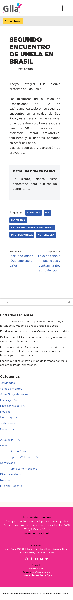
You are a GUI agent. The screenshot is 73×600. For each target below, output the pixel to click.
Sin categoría (8, 417)
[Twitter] (46, 558)
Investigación (8, 400)
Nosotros (6, 445)
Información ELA (22, 234)
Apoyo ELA (33, 212)
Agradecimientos (11, 388)
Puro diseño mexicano (22, 468)
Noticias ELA (46, 234)
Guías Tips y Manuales (14, 394)
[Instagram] (26, 558)
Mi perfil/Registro (11, 485)
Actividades (7, 382)
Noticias (5, 411)
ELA (47, 212)
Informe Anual (17, 451)
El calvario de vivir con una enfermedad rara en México (35, 331)
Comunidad (7, 462)
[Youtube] (41, 558)
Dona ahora (13, 21)
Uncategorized (9, 429)
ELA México (18, 220)
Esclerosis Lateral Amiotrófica (32, 227)
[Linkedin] (36, 558)
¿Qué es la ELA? (10, 439)
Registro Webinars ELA (23, 457)
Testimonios (7, 423)
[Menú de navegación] (66, 8)
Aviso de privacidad (36, 533)
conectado (20, 184)
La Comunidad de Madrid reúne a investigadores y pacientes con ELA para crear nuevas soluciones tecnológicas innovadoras (32, 351)
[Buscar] (69, 302)
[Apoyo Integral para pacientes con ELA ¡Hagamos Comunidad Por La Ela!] (13, 8)
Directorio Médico (11, 474)
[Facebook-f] (31, 558)
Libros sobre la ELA (12, 406)
